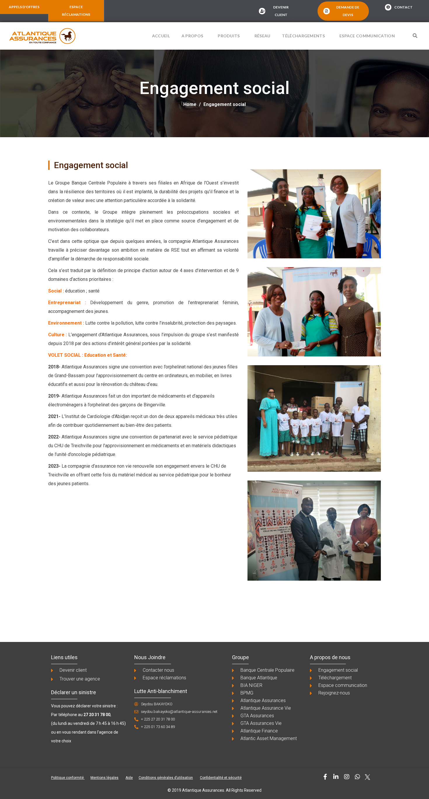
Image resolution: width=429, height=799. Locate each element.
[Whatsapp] (357, 776)
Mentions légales (104, 778)
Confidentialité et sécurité (221, 778)
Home (189, 104)
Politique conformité (68, 778)
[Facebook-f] (325, 776)
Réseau (262, 35)
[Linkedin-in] (336, 776)
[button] (415, 35)
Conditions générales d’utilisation (166, 778)
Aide (129, 778)
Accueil (161, 35)
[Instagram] (346, 776)
